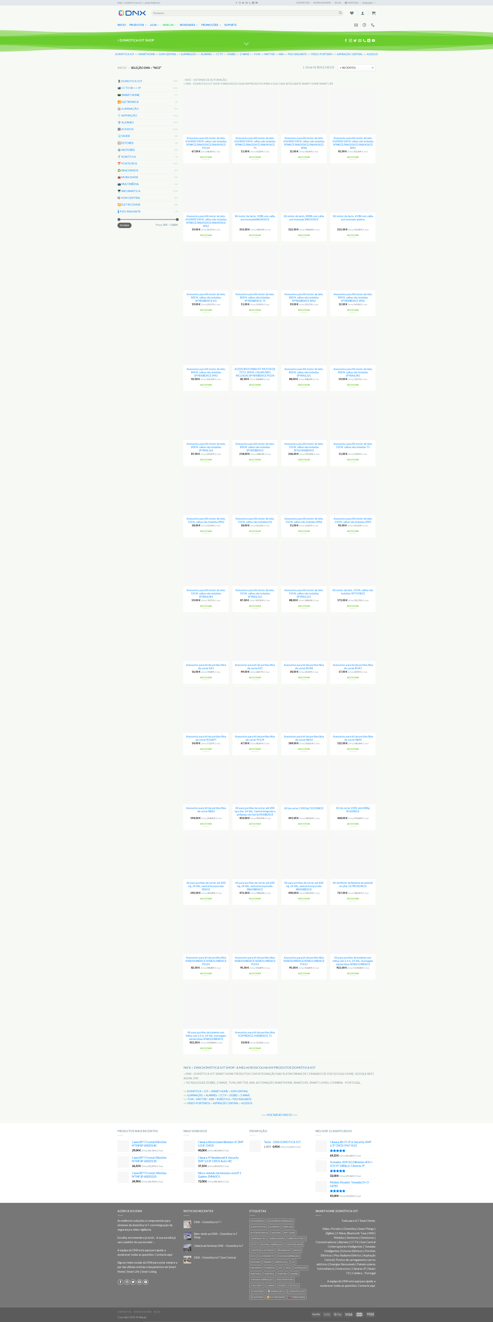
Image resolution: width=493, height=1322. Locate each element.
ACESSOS (372, 54)
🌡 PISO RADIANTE (129, 211)
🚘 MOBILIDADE (127, 177)
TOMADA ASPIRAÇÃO (262, 1279)
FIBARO (268, 1262)
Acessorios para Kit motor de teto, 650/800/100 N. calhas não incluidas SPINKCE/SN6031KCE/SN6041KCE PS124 (206, 142)
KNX (281, 54)
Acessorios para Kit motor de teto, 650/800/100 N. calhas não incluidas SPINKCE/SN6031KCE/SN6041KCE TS (255, 142)
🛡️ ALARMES (125, 122)
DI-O (253, 1256)
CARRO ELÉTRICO (296, 1238)
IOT (206, 1091)
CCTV (219, 54)
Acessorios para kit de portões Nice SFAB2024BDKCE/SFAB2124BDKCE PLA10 (255, 961)
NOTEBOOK (300, 1267)
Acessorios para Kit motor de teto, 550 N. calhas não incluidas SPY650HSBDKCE (303, 447)
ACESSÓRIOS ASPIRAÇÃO (280, 1221)
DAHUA (297, 1250)
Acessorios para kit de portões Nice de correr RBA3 (206, 809)
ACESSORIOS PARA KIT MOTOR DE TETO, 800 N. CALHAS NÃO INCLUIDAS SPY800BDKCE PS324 (255, 372)
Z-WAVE (244, 54)
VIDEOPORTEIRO (284, 1279)
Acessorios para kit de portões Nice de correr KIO (255, 666)
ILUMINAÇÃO (188, 54)
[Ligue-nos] (250, 3)
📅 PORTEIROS (127, 163)
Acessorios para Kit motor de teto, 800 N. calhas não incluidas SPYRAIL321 (303, 372)
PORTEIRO (256, 1273)
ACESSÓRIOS (257, 1221)
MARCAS (168, 24)
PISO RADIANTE (297, 54)
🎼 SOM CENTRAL (128, 197)
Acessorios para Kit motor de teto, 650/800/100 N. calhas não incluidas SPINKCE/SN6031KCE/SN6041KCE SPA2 (206, 221)
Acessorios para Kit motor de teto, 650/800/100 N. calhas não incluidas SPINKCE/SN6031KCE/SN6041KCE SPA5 (353, 142)
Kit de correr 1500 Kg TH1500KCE (304, 808)
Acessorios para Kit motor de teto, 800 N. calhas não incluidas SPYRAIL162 (206, 447)
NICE (288, 1267)
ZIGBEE (231, 54)
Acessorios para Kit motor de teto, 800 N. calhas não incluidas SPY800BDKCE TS (255, 297)
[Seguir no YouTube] (257, 3)
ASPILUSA (288, 1226)
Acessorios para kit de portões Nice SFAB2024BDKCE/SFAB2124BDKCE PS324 (205, 961)
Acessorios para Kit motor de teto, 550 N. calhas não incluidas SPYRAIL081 (206, 593)
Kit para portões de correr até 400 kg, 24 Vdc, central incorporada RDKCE (206, 886)
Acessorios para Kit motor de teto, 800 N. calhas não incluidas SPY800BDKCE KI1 (206, 297)
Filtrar (124, 225)
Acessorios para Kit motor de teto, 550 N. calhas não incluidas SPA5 (353, 520)
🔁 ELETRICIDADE (129, 204)
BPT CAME (289, 1232)
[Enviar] (340, 13)
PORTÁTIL (269, 1273)
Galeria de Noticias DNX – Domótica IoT (218, 1245)
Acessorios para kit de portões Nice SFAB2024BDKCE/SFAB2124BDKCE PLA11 (303, 961)
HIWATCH (270, 1267)
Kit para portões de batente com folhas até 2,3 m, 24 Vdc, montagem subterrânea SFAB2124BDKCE (353, 961)
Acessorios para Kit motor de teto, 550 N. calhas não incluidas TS (353, 445)
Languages (367, 2)
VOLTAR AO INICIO (279, 1114)
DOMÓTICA (194, 1091)
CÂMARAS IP (283, 1250)
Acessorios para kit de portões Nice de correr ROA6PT (206, 738)
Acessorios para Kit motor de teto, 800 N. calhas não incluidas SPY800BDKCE (255, 447)
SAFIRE (294, 1273)
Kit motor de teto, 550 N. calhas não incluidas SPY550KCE (353, 592)
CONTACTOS (302, 2)
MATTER (269, 54)
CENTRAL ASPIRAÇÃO (271, 1244)
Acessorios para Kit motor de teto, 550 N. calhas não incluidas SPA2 (206, 520)
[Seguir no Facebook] (236, 3)
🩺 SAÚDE (123, 135)
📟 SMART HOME (128, 94)
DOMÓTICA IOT (124, 54)
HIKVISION (256, 1267)
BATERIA (276, 1232)
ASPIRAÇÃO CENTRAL (350, 54)
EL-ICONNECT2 (267, 1256)
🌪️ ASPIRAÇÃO (127, 115)
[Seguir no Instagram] (240, 3)
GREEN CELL (281, 1262)
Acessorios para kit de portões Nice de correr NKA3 (304, 738)
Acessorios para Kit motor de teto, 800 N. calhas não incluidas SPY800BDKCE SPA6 (353, 297)
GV (293, 1262)
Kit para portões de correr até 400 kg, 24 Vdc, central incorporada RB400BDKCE (303, 886)
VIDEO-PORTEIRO (322, 54)
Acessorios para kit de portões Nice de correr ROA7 (353, 666)
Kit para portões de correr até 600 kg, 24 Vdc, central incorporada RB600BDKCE (255, 886)
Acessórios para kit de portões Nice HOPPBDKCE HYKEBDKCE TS (255, 1034)
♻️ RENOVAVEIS (127, 170)
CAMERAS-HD (258, 1238)
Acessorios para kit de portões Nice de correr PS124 (255, 738)
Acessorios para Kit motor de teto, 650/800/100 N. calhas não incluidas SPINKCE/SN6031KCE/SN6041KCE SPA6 (303, 142)
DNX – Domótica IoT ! (207, 1222)
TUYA (257, 54)
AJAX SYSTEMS (258, 1226)
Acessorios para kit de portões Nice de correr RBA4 (353, 738)
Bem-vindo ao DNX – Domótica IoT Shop (215, 1235)
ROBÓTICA (223, 1099)
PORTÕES (283, 1273)
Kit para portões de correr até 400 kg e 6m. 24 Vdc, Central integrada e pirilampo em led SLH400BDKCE (255, 811)
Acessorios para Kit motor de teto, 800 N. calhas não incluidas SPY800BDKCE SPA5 (206, 372)
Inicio (121, 24)
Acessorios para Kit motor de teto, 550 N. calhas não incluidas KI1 (255, 520)
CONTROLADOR (294, 1244)
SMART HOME (219, 1091)
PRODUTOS (136, 24)
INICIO (122, 67)
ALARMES (206, 54)
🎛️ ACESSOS (125, 129)
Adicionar (206, 157)
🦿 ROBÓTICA (126, 156)
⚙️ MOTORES (126, 149)
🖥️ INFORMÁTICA (128, 190)
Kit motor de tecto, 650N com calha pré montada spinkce (353, 218)
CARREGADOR (276, 1238)
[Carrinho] (374, 13)
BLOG (338, 2)
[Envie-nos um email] (247, 3)
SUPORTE (230, 24)
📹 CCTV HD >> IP (129, 87)
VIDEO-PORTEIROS (198, 1103)
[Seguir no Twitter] (243, 3)
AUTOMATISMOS (259, 1232)
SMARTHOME (147, 54)
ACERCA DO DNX (322, 2)
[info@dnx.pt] (356, 25)
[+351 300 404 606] (373, 25)
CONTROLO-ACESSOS (262, 1250)
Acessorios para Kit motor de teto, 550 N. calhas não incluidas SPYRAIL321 (303, 593)
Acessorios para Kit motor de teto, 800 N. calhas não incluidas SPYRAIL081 (353, 372)
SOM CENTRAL (167, 54)
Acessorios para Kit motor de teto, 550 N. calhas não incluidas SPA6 (303, 520)
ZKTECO (294, 1285)
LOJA (153, 24)
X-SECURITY (257, 1285)
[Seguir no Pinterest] (145, 1282)
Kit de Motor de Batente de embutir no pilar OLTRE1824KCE (353, 884)
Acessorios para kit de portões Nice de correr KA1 (206, 666)
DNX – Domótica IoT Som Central (215, 1257)
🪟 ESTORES (125, 142)
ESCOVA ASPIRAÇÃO (288, 1256)
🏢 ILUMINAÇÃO (128, 108)
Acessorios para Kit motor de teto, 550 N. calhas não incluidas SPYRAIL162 (255, 593)
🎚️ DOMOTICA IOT (129, 81)
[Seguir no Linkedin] (253, 3)
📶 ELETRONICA (128, 101)
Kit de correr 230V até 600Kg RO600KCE (353, 809)
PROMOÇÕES (209, 24)
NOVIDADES (187, 24)
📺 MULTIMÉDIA (128, 184)
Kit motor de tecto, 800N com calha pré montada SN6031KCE (304, 218)
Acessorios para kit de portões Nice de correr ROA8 (304, 666)
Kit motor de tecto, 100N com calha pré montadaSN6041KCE (255, 218)
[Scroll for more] (246, 44)
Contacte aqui (163, 1254)
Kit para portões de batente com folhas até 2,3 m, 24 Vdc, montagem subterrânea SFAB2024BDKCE (206, 1036)
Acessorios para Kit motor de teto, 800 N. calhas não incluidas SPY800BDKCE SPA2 (303, 297)
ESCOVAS (255, 1262)
